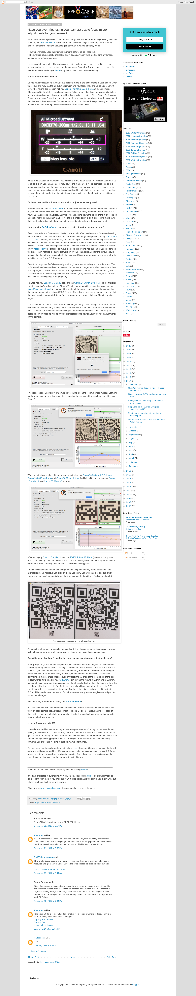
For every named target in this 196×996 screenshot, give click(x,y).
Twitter (129, 76)
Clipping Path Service (43, 919)
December (134, 384)
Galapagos (131, 198)
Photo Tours (131, 245)
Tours (128, 290)
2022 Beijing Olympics (136, 153)
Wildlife (129, 307)
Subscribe (144, 46)
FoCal (58, 70)
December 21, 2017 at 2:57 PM (48, 826)
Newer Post (33, 957)
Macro (128, 215)
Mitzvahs (130, 221)
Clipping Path (40, 922)
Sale (128, 266)
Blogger (135, 984)
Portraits (129, 249)
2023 (128, 357)
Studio (128, 279)
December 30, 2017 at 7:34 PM (48, 901)
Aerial (128, 163)
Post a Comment (38, 951)
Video (128, 300)
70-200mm (64, 680)
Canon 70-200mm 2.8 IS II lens (79, 89)
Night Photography (134, 232)
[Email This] (78, 798)
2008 (128, 502)
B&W (128, 170)
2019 (128, 373)
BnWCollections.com (44, 857)
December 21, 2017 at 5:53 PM (48, 848)
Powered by (137, 55)
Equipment (39, 803)
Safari (128, 262)
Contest (129, 177)
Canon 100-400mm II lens (40, 478)
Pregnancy (130, 252)
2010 (128, 494)
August (132, 438)
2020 (128, 369)
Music (128, 225)
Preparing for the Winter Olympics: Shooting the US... (143, 408)
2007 (128, 506)
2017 (128, 381)
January (133, 466)
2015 (128, 475)
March (132, 458)
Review (48, 803)
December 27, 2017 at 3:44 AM (48, 873)
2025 (128, 350)
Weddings (130, 303)
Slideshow (130, 273)
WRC (128, 314)
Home (72, 957)
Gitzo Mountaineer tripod (39, 289)
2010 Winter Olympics (136, 133)
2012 (128, 486)
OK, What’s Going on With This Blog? (142, 538)
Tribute (129, 296)
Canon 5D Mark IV (52, 283)
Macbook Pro (40, 249)
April (131, 454)
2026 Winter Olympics (136, 160)
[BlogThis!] (81, 798)
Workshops (131, 310)
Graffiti (129, 204)
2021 (128, 365)
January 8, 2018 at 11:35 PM (47, 929)
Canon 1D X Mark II (52, 557)
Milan (128, 218)
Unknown (38, 835)
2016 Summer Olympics (137, 143)
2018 (128, 377)
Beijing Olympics (133, 174)
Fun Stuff (130, 194)
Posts (129, 553)
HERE (84, 769)
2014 (128, 478)
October (133, 431)
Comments (132, 558)
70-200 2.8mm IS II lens (81, 557)
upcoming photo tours (51, 788)
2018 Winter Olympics (136, 146)
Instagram (130, 70)
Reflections (131, 255)
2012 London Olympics (136, 136)
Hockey (129, 208)
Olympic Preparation (135, 235)
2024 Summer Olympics (137, 156)
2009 (128, 498)
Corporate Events (134, 180)
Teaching (130, 283)
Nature (129, 228)
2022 (128, 361)
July (131, 442)
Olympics (130, 238)
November (134, 427)
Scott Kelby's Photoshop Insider (142, 536)
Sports (129, 276)
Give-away (130, 201)
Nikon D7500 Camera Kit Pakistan (49, 869)
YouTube (130, 73)
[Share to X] (84, 798)
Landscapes (131, 211)
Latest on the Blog (133, 529)
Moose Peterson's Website (139, 517)
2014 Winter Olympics (136, 139)
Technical (56, 803)
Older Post (111, 957)
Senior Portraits (133, 269)
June (131, 446)
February (133, 462)
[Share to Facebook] (86, 798)
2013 (128, 483)
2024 (128, 353)
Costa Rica (131, 184)
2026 (128, 346)
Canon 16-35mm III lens (67, 478)
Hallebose (39, 938)
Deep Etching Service (44, 925)
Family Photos (132, 191)
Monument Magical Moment (137, 520)
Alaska (129, 167)
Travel (128, 293)
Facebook (130, 66)
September (134, 434)
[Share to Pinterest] (89, 798)
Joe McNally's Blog (135, 527)
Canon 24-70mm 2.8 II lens (87, 283)
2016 (128, 471)
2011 (128, 490)
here (75, 748)
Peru (128, 242)
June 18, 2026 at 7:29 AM (45, 945)
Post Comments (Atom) (50, 962)
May (131, 450)
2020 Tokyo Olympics (135, 150)
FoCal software (48, 42)
